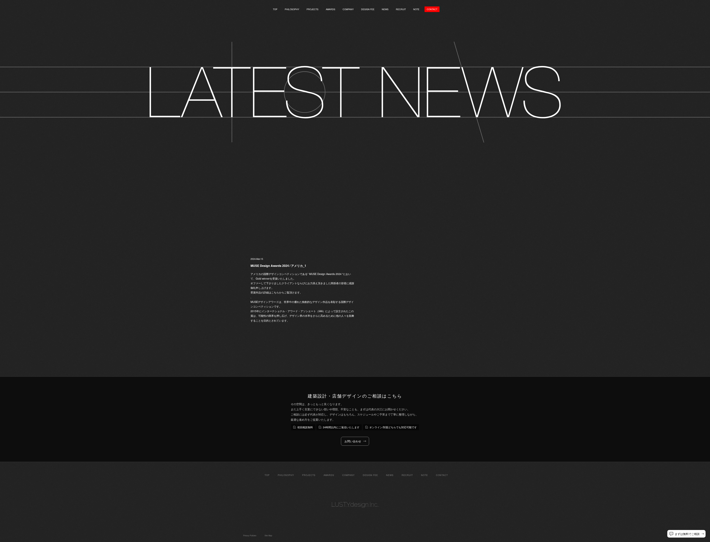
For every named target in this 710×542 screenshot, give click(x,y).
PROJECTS (312, 9)
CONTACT (442, 475)
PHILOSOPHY (292, 9)
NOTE (416, 9)
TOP (275, 9)
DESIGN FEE (367, 9)
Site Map (268, 535)
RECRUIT (401, 9)
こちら (275, 292)
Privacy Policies (249, 535)
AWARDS (330, 9)
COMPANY (348, 9)
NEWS (385, 9)
